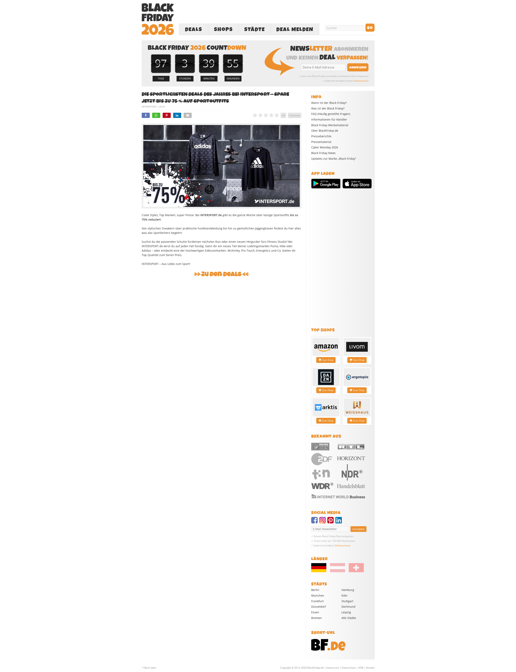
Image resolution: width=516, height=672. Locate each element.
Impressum (332, 667)
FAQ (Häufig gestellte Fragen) (330, 114)
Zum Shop (327, 360)
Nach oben (150, 667)
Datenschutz (361, 80)
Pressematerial (321, 142)
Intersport (149, 106)
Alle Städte (348, 618)
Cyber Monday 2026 (324, 147)
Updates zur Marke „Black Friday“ (333, 158)
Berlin (315, 590)
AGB (360, 667)
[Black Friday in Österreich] (337, 571)
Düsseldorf (318, 606)
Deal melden (294, 29)
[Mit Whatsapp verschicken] (156, 115)
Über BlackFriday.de (324, 130)
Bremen (316, 618)
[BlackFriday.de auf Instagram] (323, 522)
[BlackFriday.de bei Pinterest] (331, 522)
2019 (162, 106)
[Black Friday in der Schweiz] (355, 571)
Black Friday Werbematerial (329, 125)
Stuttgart (347, 601)
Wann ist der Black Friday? (329, 103)
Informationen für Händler (329, 119)
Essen (315, 612)
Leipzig (346, 612)
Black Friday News (323, 153)
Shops (223, 29)
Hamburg (347, 590)
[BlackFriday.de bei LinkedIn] (339, 522)
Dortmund (348, 606)
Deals (193, 29)
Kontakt (370, 667)
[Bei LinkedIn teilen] (177, 115)
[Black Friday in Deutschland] (320, 571)
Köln (344, 595)
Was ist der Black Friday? (327, 108)
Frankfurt (317, 601)
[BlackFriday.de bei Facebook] (315, 522)
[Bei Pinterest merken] (167, 115)
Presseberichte (321, 136)
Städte (254, 29)
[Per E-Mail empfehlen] (188, 115)
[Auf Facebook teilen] (146, 115)
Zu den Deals (221, 274)
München (317, 595)
